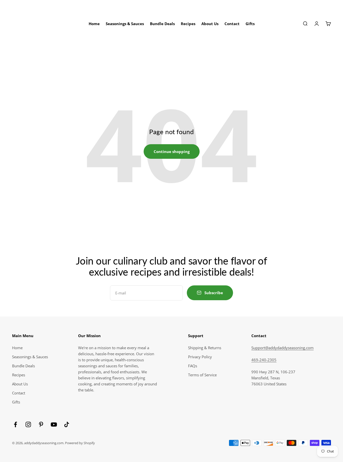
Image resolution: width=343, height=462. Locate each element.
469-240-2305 (263, 359)
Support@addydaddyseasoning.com (282, 347)
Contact (232, 23)
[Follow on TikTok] (66, 424)
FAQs (192, 365)
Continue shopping (172, 151)
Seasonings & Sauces (125, 23)
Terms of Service (202, 374)
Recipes (188, 23)
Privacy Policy (200, 356)
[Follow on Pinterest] (41, 424)
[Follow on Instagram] (28, 424)
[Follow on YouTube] (53, 424)
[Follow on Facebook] (15, 424)
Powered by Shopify (80, 443)
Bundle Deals (162, 23)
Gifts (250, 23)
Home (94, 23)
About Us (209, 23)
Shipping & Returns (204, 347)
